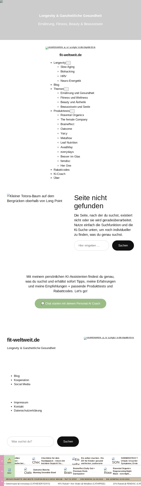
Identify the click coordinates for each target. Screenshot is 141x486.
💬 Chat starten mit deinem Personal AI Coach (70, 303)
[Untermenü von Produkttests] (72, 111)
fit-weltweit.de (70, 55)
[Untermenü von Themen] (66, 89)
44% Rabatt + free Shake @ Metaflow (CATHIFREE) (72, 484)
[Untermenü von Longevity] (68, 63)
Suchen (123, 245)
